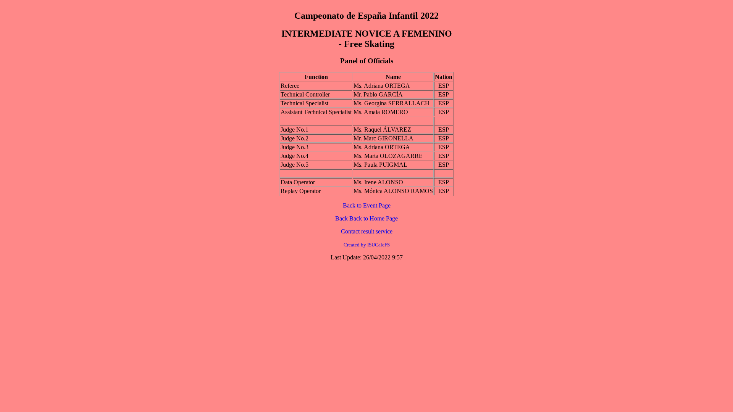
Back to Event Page (367, 205)
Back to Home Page (373, 218)
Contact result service (366, 231)
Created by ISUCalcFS (367, 245)
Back (341, 218)
